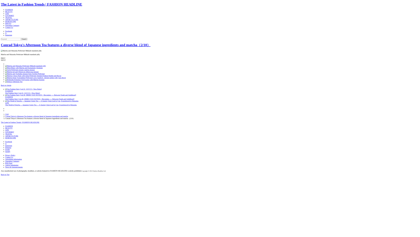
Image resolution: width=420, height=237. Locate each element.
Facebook (8, 31)
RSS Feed (8, 163)
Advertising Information (13, 159)
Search (24, 39)
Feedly (7, 150)
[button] (210, 58)
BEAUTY (9, 12)
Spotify (7, 152)
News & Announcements (14, 167)
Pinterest (8, 148)
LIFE (7, 14)
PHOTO (8, 23)
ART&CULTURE (11, 20)
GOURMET (9, 16)
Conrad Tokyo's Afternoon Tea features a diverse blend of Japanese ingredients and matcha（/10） (75, 45)
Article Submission (11, 165)
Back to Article (6, 85)
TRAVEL (8, 18)
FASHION (9, 10)
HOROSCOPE (10, 21)
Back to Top (5, 175)
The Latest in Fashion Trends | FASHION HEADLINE (41, 4)
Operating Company (12, 25)
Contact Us (9, 27)
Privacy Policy (10, 155)
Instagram (8, 35)
